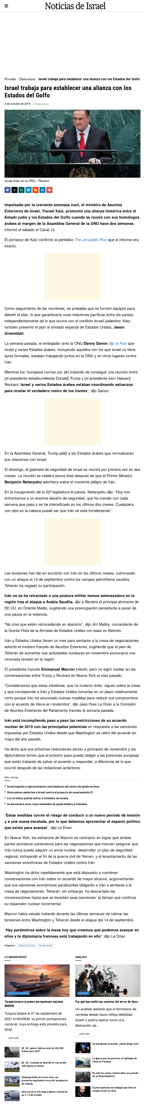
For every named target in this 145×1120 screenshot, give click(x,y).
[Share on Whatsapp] (22, 190)
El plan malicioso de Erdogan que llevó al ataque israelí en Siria (114, 1089)
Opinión (83, 993)
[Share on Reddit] (35, 190)
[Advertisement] (72, 43)
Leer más (15, 1037)
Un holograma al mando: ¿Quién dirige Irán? (115, 1043)
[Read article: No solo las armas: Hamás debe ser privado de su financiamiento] (82, 1077)
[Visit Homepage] (75, 5)
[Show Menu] (6, 5)
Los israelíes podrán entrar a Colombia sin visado (37, 798)
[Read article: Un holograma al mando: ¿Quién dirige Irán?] (82, 1047)
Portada (10, 78)
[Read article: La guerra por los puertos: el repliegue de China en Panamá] (82, 1062)
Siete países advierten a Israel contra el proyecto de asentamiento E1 (50, 792)
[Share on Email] (49, 190)
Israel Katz (45, 945)
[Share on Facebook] (8, 190)
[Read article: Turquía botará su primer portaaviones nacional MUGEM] (37, 980)
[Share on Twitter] (15, 190)
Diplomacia (27, 78)
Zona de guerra (18, 993)
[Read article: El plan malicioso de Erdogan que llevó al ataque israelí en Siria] (82, 1091)
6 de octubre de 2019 (17, 104)
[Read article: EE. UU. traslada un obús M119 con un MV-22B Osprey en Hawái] (12, 1066)
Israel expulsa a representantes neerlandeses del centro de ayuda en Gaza (53, 786)
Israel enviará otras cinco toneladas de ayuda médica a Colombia (47, 804)
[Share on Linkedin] (42, 190)
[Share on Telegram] (28, 190)
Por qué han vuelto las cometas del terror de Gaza (106, 1002)
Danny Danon (27, 945)
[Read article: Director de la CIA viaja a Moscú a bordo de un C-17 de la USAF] (12, 1095)
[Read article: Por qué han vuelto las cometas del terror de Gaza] (107, 980)
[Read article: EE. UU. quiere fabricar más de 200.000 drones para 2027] (12, 1052)
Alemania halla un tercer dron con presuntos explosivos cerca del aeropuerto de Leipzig (45, 1080)
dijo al (118, 343)
